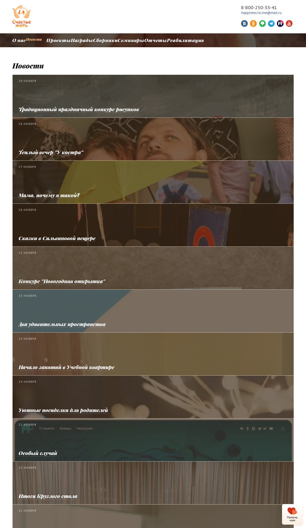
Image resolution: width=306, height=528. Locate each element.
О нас (17, 39)
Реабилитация (168, 39)
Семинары (120, 39)
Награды (77, 39)
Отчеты (143, 39)
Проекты (56, 39)
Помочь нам (292, 518)
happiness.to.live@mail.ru (261, 13)
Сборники (98, 39)
